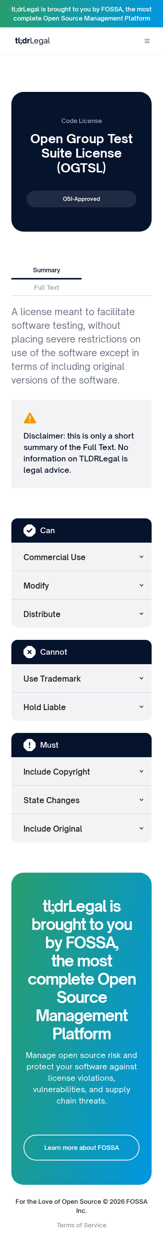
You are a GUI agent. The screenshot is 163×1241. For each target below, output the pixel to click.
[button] (147, 41)
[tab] (46, 270)
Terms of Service (82, 1225)
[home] (30, 41)
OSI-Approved (81, 199)
